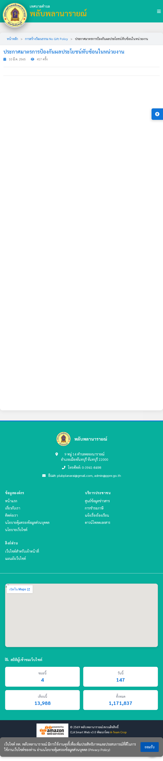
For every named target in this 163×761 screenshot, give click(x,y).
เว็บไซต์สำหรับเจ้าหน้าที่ (22, 551)
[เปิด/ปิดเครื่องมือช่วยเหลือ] (157, 114)
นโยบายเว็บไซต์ (16, 529)
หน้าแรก (11, 501)
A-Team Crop (118, 732)
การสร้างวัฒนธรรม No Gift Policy (46, 39)
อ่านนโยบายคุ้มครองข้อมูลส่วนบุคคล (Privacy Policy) (73, 749)
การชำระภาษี (94, 508)
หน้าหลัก (12, 39)
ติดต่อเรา (11, 515)
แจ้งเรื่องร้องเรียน (97, 515)
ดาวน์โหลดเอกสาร (97, 522)
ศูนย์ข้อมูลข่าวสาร (97, 501)
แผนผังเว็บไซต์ (15, 558)
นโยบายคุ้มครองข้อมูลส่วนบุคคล (27, 522)
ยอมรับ (150, 747)
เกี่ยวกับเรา (12, 508)
